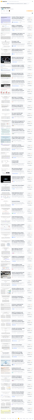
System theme (4, 418)
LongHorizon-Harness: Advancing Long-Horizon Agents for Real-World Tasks (18, 177)
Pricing (30, 418)
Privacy (10, 418)
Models (21, 418)
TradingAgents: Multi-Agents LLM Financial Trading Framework (18, 34)
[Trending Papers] (9, 10)
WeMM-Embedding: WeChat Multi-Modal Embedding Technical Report (18, 50)
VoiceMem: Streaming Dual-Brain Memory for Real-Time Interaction (18, 81)
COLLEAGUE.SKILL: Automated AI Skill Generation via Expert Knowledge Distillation (18, 153)
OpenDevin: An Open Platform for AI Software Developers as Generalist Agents (17, 106)
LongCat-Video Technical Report (18, 185)
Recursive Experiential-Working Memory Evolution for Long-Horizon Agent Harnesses (18, 336)
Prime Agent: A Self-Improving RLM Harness (16, 42)
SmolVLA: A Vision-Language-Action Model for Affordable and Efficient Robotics (18, 408)
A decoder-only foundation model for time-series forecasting (18, 329)
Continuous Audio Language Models (15, 161)
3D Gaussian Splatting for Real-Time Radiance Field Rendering (18, 74)
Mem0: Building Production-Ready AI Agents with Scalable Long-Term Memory (18, 137)
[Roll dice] (32, 13)
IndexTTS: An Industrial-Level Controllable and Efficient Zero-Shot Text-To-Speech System (18, 313)
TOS (7, 418)
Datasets (24, 418)
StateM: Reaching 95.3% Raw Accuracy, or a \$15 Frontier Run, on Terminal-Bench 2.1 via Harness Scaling (18, 217)
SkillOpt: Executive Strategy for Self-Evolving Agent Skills (17, 353)
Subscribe (25, 3)
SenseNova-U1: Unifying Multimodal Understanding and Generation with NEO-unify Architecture (18, 145)
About (13, 418)
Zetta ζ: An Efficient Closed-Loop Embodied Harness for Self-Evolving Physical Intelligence (18, 265)
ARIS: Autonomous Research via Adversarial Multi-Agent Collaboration (17, 169)
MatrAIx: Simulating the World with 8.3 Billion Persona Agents (17, 360)
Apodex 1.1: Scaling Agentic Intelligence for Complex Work (17, 26)
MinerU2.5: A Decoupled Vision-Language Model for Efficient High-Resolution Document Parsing (18, 129)
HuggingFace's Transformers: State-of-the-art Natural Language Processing (18, 321)
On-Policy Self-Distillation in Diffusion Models (17, 281)
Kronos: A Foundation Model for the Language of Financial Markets (18, 241)
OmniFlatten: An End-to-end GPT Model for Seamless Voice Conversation (17, 400)
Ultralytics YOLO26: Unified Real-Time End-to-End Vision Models (18, 392)
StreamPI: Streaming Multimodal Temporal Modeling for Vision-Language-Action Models (18, 273)
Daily (1, 10)
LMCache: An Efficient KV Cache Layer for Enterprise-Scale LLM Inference (18, 289)
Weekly (4, 10)
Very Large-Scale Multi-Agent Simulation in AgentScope (17, 114)
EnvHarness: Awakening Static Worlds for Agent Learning (17, 305)
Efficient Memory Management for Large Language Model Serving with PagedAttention (18, 122)
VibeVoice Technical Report (17, 344)
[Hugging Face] (18, 418)
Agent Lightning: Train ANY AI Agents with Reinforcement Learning (17, 249)
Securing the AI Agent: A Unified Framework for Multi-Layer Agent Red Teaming (18, 66)
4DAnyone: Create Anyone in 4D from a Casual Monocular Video (18, 58)
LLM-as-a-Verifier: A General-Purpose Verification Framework (18, 90)
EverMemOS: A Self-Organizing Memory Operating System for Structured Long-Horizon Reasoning (17, 384)
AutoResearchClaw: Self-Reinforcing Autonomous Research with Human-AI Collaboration (18, 369)
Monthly (7, 10)
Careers (16, 418)
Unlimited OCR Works (16, 201)
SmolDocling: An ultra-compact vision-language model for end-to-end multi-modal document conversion (18, 233)
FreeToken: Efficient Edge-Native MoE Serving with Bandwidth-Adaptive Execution (18, 18)
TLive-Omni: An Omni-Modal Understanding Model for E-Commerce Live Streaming (17, 209)
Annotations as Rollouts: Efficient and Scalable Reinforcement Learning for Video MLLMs (18, 225)
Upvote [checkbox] (30, 25)
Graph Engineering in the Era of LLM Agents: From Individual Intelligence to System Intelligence (18, 193)
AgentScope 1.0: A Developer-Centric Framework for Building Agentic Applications (18, 98)
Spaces (27, 418)
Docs (32, 418)
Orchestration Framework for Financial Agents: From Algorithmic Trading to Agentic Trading (18, 297)
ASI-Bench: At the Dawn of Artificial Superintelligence (17, 376)
